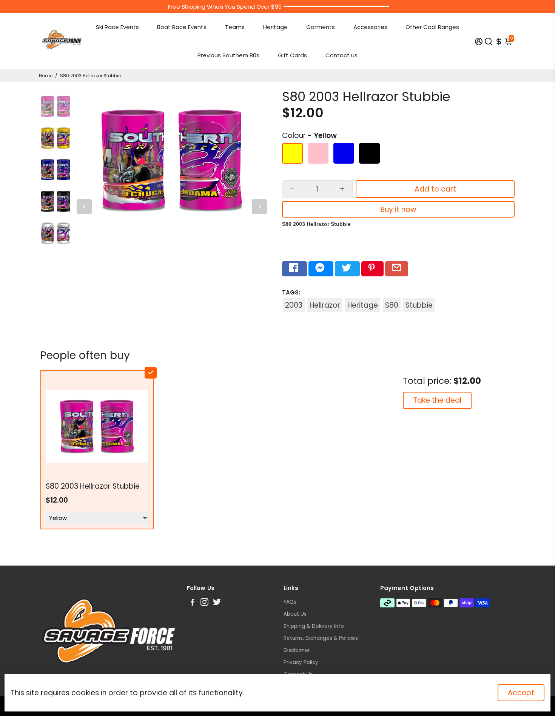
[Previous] (84, 206)
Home (45, 75)
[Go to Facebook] (294, 268)
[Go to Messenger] (320, 268)
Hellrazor (325, 305)
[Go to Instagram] (204, 603)
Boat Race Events (182, 27)
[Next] (259, 206)
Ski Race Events (117, 27)
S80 (391, 305)
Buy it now (398, 209)
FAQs (290, 602)
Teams (235, 27)
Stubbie (419, 305)
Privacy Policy (301, 662)
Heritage (275, 27)
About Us (295, 614)
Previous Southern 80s (228, 55)
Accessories (370, 27)
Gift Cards (292, 55)
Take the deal (437, 400)
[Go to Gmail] (396, 268)
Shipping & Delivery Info (314, 626)
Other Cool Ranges (432, 27)
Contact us (341, 55)
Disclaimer (297, 650)
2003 (293, 305)
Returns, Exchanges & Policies (321, 638)
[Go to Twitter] (347, 268)
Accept (521, 693)
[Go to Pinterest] (372, 268)
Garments (320, 27)
